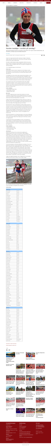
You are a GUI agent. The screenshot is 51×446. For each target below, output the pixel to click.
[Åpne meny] (45, 2)
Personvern (37, 429)
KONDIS (41, 2)
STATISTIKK (35, 2)
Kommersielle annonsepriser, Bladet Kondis (24, 431)
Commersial (27, 437)
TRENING (9, 2)
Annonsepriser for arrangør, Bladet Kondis (24, 433)
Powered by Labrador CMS (25, 444)
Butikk (37, 0)
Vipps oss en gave (47, 0)
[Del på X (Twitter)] (43, 55)
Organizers (30, 437)
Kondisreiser (41, 0)
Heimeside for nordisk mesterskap (11, 343)
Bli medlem (48, 2)
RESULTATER (21, 2)
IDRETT (4, 2)
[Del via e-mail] (44, 55)
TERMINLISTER (28, 2)
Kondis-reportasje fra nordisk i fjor (11, 345)
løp (7, 348)
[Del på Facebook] (41, 55)
